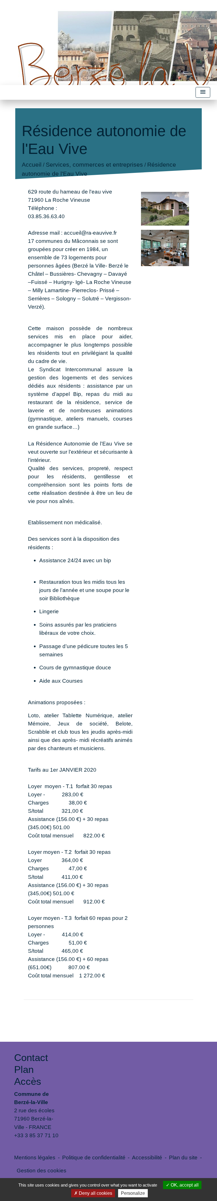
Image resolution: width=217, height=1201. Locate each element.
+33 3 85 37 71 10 (36, 1135)
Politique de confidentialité (93, 1157)
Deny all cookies (95, 1193)
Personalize (133, 1193)
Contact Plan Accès (31, 1069)
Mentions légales (34, 1157)
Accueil (31, 165)
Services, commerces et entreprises (94, 165)
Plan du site (183, 1157)
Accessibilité (147, 1157)
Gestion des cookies (41, 1170)
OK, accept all (184, 1185)
